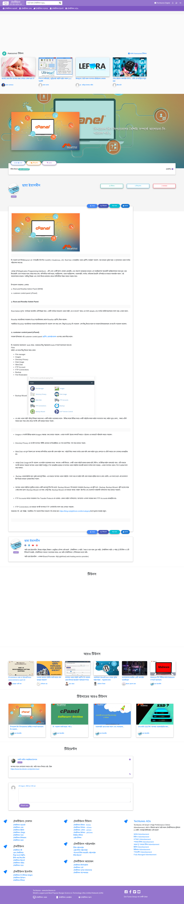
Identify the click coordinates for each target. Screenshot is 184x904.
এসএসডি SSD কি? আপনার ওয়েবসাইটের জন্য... (153, 727)
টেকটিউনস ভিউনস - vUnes (82, 827)
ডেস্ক (27, 8)
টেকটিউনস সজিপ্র (18, 863)
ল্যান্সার (42, 8)
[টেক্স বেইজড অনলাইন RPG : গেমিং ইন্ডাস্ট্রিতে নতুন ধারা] (130, 67)
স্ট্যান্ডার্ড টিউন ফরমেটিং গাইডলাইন (84, 853)
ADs (73, 8)
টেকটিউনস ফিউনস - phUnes (83, 833)
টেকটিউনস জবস (18, 840)
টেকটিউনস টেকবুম (19, 833)
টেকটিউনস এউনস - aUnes (82, 830)
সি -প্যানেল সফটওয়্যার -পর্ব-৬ (62, 727)
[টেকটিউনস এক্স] (134, 892)
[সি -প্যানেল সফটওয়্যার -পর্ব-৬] (69, 714)
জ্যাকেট (11, 8)
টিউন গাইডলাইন (78, 847)
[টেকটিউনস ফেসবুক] (126, 892)
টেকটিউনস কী (17, 850)
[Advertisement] (92, 35)
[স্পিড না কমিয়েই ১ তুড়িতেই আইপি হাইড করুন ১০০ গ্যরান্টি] (56, 67)
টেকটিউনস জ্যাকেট (19, 825)
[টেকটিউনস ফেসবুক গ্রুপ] (130, 892)
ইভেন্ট (57, 8)
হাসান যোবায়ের (9, 85)
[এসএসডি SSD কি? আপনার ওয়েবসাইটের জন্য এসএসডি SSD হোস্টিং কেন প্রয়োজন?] (154, 714)
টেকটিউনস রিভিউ (18, 830)
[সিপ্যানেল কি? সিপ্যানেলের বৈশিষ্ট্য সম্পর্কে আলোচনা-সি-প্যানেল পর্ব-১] (27, 714)
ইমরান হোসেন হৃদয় (131, 684)
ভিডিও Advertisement (141, 837)
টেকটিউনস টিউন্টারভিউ (80, 865)
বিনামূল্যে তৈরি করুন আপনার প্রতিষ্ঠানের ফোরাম (91, 78)
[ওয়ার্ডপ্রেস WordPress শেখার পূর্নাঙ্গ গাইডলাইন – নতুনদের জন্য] (106, 668)
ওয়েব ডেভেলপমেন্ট (24, 169)
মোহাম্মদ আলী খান (17, 684)
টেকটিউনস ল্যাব (18, 835)
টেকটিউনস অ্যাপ (86, 897)
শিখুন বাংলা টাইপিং (19, 855)
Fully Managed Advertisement (145, 855)
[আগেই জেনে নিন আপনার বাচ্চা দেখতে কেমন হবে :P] (18, 67)
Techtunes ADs (142, 821)
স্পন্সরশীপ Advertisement (143, 852)
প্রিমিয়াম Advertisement (142, 850)
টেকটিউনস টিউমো (19, 880)
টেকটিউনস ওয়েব (41, 897)
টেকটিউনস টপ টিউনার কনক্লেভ (23, 875)
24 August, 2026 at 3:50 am (27, 786)
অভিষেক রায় (44, 684)
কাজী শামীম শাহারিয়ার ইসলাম (27, 759)
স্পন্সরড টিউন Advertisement (144, 842)
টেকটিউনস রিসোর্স (19, 860)
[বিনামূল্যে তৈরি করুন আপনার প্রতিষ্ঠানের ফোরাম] (93, 67)
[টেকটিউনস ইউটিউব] (139, 892)
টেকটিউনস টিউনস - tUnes (82, 825)
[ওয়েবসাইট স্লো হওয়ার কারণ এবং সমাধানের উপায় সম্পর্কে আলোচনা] (112, 714)
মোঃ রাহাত (71, 684)
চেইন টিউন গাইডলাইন (80, 850)
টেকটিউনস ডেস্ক (18, 827)
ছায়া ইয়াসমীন (31, 185)
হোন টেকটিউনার (18, 853)
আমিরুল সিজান (101, 684)
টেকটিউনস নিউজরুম (19, 838)
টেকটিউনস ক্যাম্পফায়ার (80, 873)
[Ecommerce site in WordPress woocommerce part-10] (21, 668)
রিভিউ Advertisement (141, 847)
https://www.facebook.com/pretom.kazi (25, 769)
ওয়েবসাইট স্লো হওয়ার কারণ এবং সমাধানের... (109, 727)
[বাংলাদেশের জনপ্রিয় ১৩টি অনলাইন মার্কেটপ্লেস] (134, 668)
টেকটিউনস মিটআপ (19, 878)
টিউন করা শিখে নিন (19, 858)
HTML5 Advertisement (142, 839)
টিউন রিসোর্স (77, 855)
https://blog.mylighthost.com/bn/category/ (75, 511)
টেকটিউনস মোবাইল (65, 897)
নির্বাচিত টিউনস (78, 835)
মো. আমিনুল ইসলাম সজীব (86, 85)
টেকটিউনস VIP (78, 867)
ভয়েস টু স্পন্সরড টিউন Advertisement (146, 844)
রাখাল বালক (45, 85)
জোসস (126, 206)
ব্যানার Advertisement (141, 834)
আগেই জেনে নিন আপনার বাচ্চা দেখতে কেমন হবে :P (18, 78)
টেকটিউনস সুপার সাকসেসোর (82, 870)
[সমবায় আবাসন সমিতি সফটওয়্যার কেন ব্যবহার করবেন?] (49, 668)
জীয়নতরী (119, 85)
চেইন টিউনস (77, 838)
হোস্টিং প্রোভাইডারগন (49, 337)
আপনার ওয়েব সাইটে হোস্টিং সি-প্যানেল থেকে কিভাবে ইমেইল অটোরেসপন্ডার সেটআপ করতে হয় (77, 680)
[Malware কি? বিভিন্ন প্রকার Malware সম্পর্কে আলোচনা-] (163, 668)
